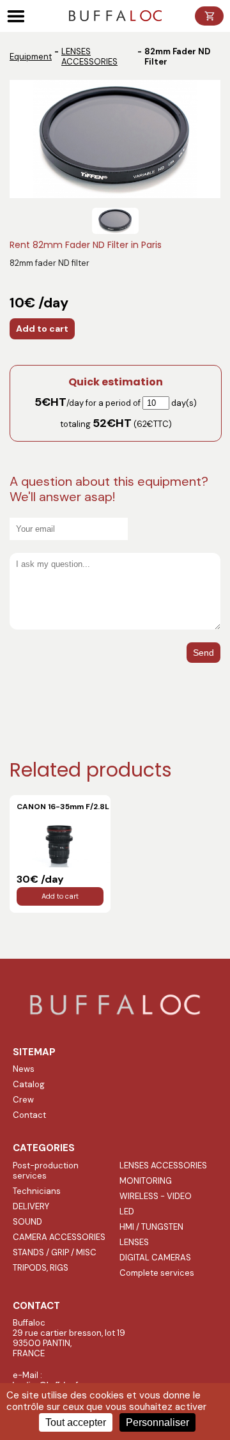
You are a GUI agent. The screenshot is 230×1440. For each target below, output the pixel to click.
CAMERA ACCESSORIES (59, 1237)
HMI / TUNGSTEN (151, 1226)
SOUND (27, 1221)
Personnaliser (157, 1422)
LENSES (134, 1242)
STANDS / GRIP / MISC (54, 1252)
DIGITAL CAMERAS (155, 1257)
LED (126, 1211)
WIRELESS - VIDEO (155, 1196)
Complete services (156, 1272)
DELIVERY (31, 1206)
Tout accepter (75, 1422)
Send (203, 652)
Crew (23, 1099)
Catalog (29, 1084)
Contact (29, 1115)
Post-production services (46, 1170)
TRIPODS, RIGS (40, 1267)
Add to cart (42, 328)
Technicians (37, 1191)
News (23, 1069)
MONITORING (145, 1180)
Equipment (31, 56)
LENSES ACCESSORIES (89, 56)
